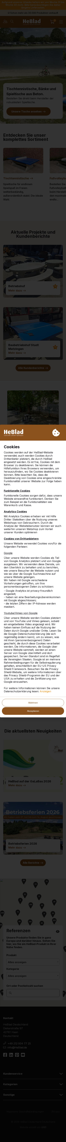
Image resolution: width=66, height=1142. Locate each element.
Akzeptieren (33, 711)
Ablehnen (33, 702)
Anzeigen (45, 691)
